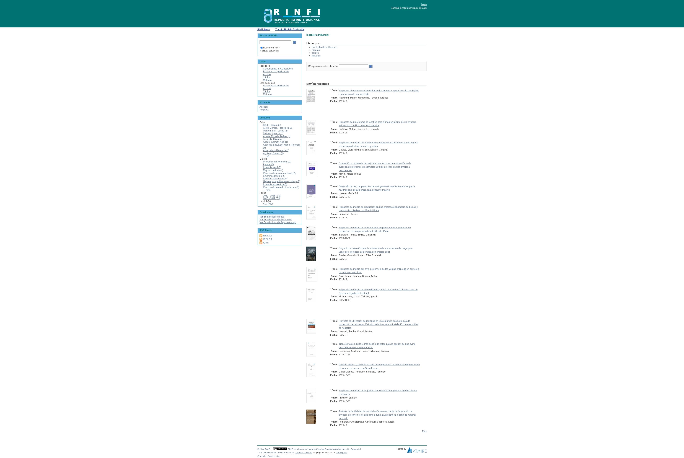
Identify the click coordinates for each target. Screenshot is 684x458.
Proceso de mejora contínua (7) (279, 173)
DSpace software (304, 452)
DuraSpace (341, 452)
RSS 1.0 (267, 235)
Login (424, 4)
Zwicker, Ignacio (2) (273, 133)
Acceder (264, 106)
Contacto (261, 456)
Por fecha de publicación (324, 47)
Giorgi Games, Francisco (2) (277, 127)
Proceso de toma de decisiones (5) (281, 187)
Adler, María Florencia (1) (276, 150)
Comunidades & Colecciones (278, 68)
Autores (316, 50)
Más (424, 431)
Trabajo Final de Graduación (289, 29)
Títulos (315, 52)
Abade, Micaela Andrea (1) (276, 136)
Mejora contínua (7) (273, 170)
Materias (316, 55)
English (404, 8)
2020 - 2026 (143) (272, 195)
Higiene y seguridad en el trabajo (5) (281, 181)
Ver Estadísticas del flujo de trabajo (278, 222)
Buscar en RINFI (272, 47)
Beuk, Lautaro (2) (272, 125)
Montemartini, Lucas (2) (275, 130)
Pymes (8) (268, 164)
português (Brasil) (417, 8)
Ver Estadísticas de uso (272, 216)
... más (266, 156)
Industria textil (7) (272, 167)
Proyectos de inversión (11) (277, 161)
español (395, 8)
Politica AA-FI (263, 449)
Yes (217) (268, 204)
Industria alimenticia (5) (275, 184)
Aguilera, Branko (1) (273, 153)
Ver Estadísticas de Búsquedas (276, 219)
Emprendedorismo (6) (274, 176)
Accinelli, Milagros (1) (274, 139)
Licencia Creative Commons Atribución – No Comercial (334, 449)
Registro (264, 109)
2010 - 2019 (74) (271, 198)
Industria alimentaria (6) (275, 178)
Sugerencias (274, 456)
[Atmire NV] (417, 451)
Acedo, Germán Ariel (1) (275, 142)
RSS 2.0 (267, 239)
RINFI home (263, 29)
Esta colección (271, 50)
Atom (266, 242)
